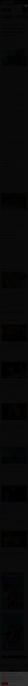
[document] (14, 343)
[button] (26, 5)
